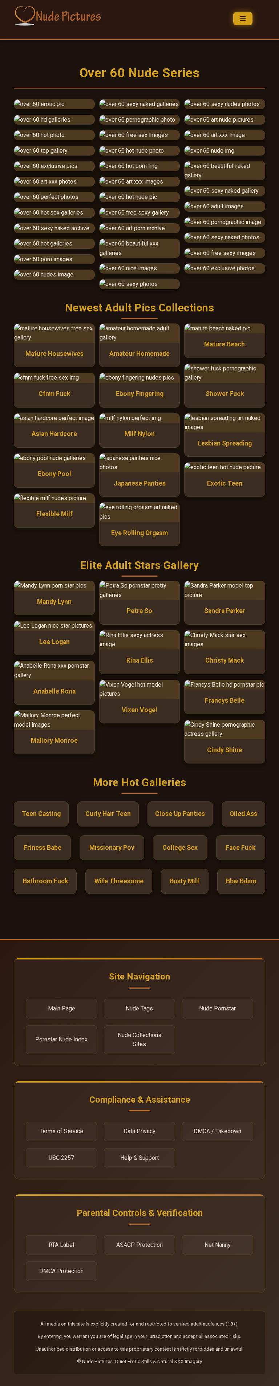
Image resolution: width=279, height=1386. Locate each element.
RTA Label (61, 1244)
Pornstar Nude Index (61, 1039)
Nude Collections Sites (139, 1040)
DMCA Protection (61, 1271)
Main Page (61, 1008)
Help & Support (139, 1157)
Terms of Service (61, 1131)
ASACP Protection (139, 1244)
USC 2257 (61, 1157)
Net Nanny (218, 1244)
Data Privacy (139, 1131)
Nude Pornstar (217, 1008)
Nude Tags (139, 1008)
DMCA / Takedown (217, 1131)
